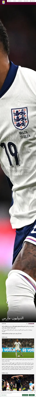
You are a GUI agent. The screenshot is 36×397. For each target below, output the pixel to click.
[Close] (34, 392)
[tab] (9, 1)
